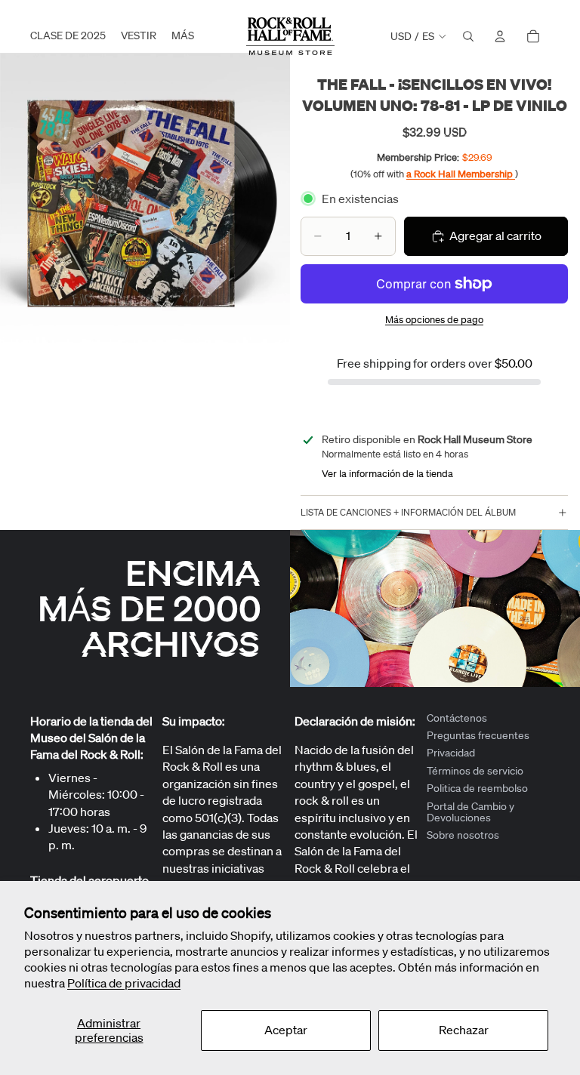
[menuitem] (183, 36)
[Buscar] (468, 36)
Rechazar (464, 1029)
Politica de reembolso (477, 789)
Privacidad (451, 753)
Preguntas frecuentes (478, 735)
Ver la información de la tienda (387, 473)
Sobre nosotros (463, 835)
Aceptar (285, 1029)
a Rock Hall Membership (460, 174)
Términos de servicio (475, 771)
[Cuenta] (500, 36)
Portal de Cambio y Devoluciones (470, 811)
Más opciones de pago (434, 319)
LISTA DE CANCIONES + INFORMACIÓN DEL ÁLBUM (408, 512)
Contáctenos (457, 718)
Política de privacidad (123, 982)
